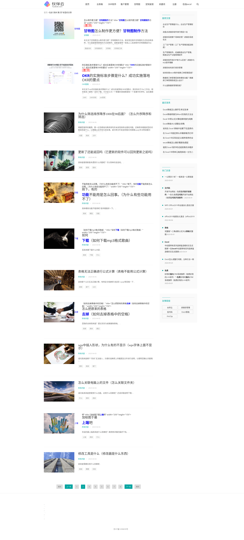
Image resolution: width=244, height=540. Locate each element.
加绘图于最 (89, 417)
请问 (80, 366)
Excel (167, 242)
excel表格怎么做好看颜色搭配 (175, 142)
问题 (80, 136)
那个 (87, 287)
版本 (94, 167)
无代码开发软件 (176, 197)
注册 (174, 4)
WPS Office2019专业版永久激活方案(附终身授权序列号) (179, 205)
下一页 (128, 487)
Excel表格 (185, 312)
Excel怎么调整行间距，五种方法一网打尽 (179, 259)
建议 (98, 329)
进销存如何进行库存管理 (172, 67)
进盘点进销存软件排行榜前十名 (175, 32)
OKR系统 (93, 97)
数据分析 (88, 48)
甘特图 (137, 4)
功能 (76, 192)
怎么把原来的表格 (94, 308)
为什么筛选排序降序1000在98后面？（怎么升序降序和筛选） (114, 115)
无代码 (167, 188)
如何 (85, 235)
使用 (87, 167)
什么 (98, 255)
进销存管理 (185, 307)
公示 (94, 287)
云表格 (100, 4)
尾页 (137, 487)
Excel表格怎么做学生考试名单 (175, 109)
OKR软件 (112, 4)
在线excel (187, 4)
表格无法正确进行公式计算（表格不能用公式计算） (113, 271)
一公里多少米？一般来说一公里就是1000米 (179, 177)
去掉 (76, 312)
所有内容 (81, 122)
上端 (76, 423)
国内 (172, 274)
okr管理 (102, 97)
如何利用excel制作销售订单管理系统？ (178, 72)
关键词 (162, 4)
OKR (76, 73)
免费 (166, 270)
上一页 (68, 487)
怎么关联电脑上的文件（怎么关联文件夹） (107, 382)
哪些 (91, 213)
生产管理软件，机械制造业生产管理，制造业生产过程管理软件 (178, 53)
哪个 (94, 366)
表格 (166, 227)
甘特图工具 (118, 48)
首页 (87, 4)
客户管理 (125, 4)
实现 (94, 469)
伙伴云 (169, 307)
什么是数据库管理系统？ (172, 85)
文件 (94, 136)
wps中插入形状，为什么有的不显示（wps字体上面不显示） (115, 347)
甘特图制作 (104, 20)
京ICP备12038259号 (120, 529)
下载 (76, 238)
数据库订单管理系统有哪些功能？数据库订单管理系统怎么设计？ (178, 79)
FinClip (170, 316)
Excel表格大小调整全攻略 (174, 123)
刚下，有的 (89, 189)
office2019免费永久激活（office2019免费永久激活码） (179, 217)
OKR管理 (85, 84)
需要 (87, 469)
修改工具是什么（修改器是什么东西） (104, 453)
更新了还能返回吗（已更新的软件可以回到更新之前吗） (115, 152)
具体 (87, 136)
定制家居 (150, 4)
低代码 (169, 312)
